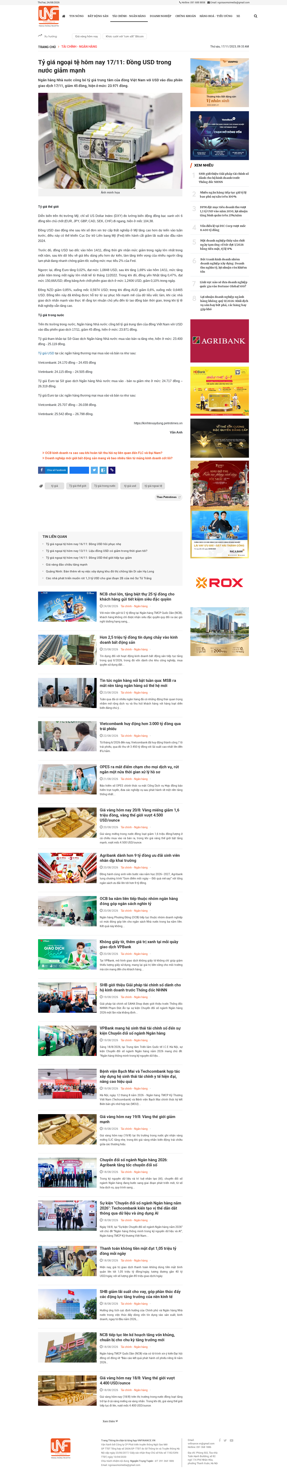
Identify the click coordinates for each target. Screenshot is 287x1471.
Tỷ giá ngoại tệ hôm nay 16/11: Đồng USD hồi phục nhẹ (83, 544)
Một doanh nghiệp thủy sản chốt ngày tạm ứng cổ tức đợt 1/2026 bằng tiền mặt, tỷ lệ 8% (222, 245)
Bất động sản (98, 16)
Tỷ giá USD (46, 353)
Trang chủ (47, 47)
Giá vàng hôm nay (86, 36)
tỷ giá (54, 485)
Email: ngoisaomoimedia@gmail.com (230, 2)
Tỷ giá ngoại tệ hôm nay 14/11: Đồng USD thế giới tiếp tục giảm (89, 558)
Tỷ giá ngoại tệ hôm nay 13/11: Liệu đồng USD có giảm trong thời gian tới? (96, 551)
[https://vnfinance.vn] (63, 16)
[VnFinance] (48, 16)
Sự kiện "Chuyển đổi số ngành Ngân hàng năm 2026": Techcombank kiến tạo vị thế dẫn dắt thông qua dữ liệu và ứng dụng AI (140, 1208)
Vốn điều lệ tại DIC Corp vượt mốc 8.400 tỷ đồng (223, 228)
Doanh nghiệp (160, 16)
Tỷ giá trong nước (104, 485)
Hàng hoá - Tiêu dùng (216, 16)
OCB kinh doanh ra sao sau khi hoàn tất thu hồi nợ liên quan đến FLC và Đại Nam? (103, 453)
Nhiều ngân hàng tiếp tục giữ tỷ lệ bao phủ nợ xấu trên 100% (223, 194)
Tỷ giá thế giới (77, 485)
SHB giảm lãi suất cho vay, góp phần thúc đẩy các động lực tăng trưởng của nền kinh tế (140, 1294)
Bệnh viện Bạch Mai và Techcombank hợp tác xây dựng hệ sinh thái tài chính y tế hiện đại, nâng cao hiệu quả (140, 1076)
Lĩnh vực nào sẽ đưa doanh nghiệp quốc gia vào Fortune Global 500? (223, 284)
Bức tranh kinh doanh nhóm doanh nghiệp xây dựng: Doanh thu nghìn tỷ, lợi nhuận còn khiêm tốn (223, 265)
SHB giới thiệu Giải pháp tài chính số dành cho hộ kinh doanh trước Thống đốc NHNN (224, 178)
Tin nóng (76, 16)
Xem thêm (109, 1421)
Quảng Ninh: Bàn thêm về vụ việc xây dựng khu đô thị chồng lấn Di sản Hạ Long (100, 571)
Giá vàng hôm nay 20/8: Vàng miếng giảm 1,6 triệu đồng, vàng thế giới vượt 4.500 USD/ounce (139, 815)
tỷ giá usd (130, 485)
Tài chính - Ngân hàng (129, 16)
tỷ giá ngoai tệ (153, 485)
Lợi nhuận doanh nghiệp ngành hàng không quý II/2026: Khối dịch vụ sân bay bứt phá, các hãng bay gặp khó (224, 303)
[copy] (111, 470)
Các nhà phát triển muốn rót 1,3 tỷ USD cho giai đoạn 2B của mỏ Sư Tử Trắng (99, 578)
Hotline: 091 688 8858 (193, 2)
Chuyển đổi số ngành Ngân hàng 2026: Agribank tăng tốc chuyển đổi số (134, 1162)
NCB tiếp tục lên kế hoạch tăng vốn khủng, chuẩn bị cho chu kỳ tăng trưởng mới (137, 1337)
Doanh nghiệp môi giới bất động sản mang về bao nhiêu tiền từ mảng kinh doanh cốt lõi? (108, 458)
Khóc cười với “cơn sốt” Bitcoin (125, 36)
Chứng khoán (185, 16)
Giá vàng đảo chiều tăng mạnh (66, 564)
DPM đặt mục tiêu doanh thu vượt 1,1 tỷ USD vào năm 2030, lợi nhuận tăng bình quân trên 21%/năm (224, 211)
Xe (238, 16)
